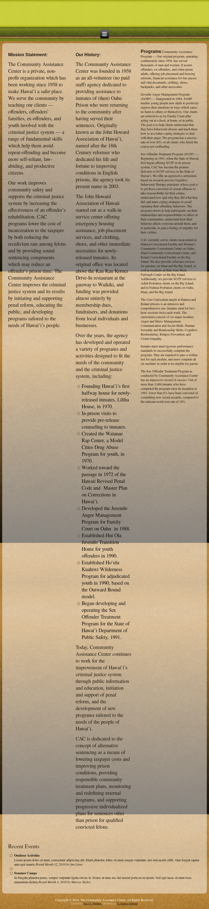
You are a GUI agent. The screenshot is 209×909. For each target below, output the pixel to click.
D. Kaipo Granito (127, 903)
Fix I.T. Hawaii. (93, 903)
